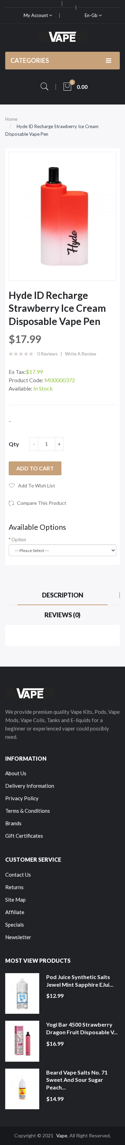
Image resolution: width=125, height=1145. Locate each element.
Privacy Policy (22, 798)
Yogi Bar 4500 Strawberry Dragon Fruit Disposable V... (82, 1028)
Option (18, 539)
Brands (13, 823)
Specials (14, 924)
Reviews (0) (62, 615)
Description (62, 595)
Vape (61, 1135)
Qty (14, 444)
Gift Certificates (24, 836)
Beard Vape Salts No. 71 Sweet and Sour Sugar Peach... (77, 1079)
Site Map (15, 899)
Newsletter (18, 937)
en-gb (92, 15)
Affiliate (14, 912)
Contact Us (18, 874)
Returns (14, 887)
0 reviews (47, 354)
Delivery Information (29, 786)
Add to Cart (35, 468)
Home (11, 119)
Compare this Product (41, 503)
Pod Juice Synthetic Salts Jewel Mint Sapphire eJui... (80, 980)
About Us (15, 773)
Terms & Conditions (27, 811)
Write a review (80, 354)
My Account (36, 15)
